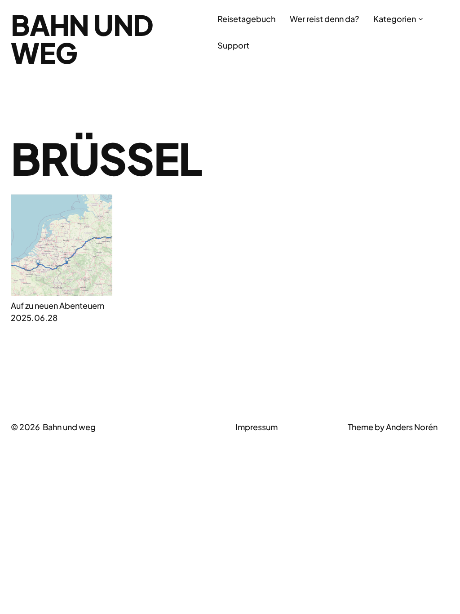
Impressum (256, 427)
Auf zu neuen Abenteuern (57, 305)
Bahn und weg (82, 38)
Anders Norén (412, 427)
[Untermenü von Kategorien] (420, 18)
